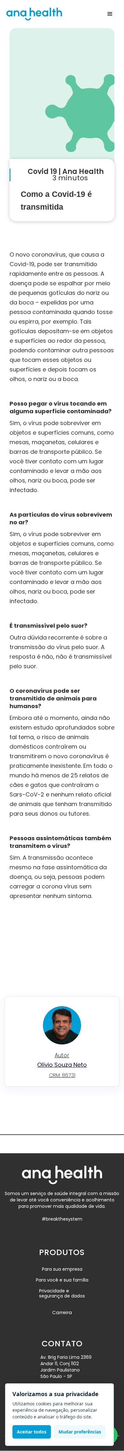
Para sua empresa (62, 1269)
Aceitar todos (31, 1432)
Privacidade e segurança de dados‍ (62, 1293)
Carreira (62, 1312)
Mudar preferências (80, 1432)
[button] (110, 14)
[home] (34, 14)
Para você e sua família (62, 1280)
